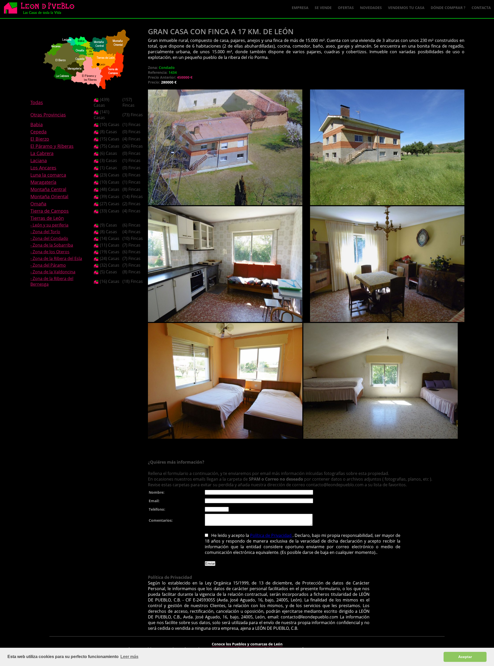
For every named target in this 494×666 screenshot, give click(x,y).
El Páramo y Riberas (52, 146)
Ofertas (346, 7)
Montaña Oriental (49, 196)
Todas (36, 102)
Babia (36, 124)
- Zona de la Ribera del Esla (56, 258)
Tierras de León (47, 218)
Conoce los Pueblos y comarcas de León (247, 644)
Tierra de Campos (49, 211)
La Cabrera (42, 153)
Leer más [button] (129, 656)
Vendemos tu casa (406, 7)
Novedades (371, 7)
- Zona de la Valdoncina (52, 272)
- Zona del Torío (45, 232)
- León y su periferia (49, 225)
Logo (41, 9)
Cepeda (38, 132)
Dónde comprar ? (448, 7)
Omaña (38, 204)
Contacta (481, 7)
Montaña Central (48, 189)
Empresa (300, 7)
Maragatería (43, 182)
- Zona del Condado (49, 238)
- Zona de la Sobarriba (51, 245)
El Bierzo (39, 139)
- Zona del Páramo (48, 265)
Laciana (38, 160)
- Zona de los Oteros (49, 252)
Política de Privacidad (271, 535)
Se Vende (323, 7)
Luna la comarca (48, 175)
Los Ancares (43, 168)
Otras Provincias (48, 115)
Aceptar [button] (465, 657)
